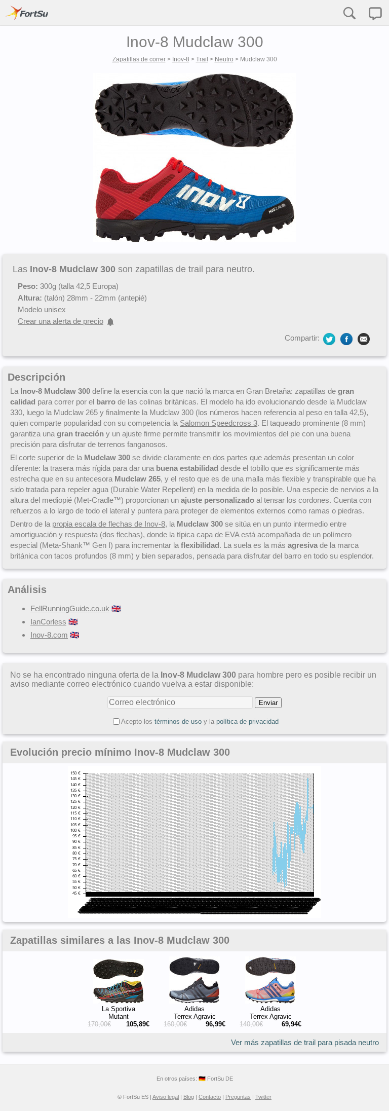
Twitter (263, 1097)
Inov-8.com (49, 635)
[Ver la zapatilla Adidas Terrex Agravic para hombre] (194, 1001)
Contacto (210, 1097)
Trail (202, 59)
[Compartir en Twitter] (329, 338)
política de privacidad (247, 721)
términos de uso (178, 721)
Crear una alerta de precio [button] (60, 321)
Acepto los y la (200, 721)
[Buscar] (349, 12)
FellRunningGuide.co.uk (69, 608)
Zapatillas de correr (139, 59)
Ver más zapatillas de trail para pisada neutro (305, 1042)
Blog (188, 1097)
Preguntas (238, 1097)
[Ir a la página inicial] (27, 12)
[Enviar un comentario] (375, 13)
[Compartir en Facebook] (346, 338)
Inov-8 (180, 59)
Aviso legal (165, 1097)
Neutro (224, 59)
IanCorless (48, 621)
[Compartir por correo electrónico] (363, 338)
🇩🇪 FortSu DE (216, 1079)
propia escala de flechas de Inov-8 (108, 524)
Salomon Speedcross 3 (218, 423)
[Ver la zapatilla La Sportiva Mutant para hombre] (118, 1001)
